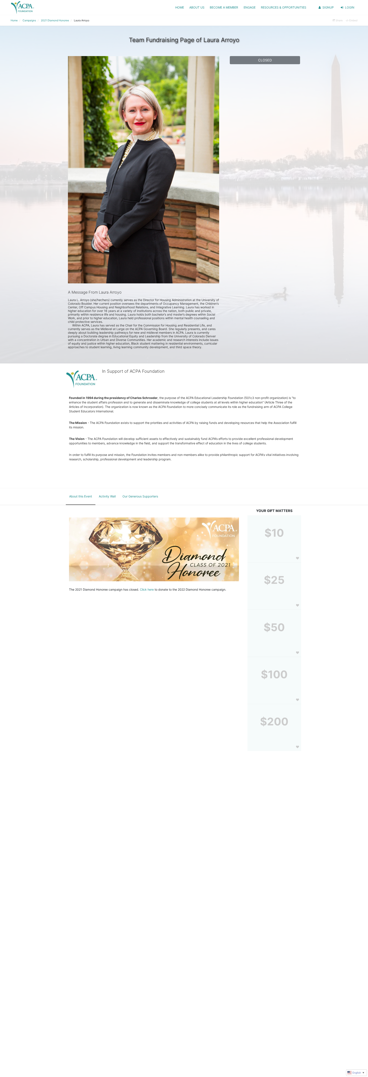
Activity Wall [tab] (107, 496)
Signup (328, 7)
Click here (147, 589)
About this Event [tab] (80, 496)
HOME (179, 7)
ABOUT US (196, 7)
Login (349, 7)
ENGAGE (250, 7)
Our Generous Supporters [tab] (140, 496)
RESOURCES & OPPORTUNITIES (283, 7)
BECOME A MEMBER (224, 7)
